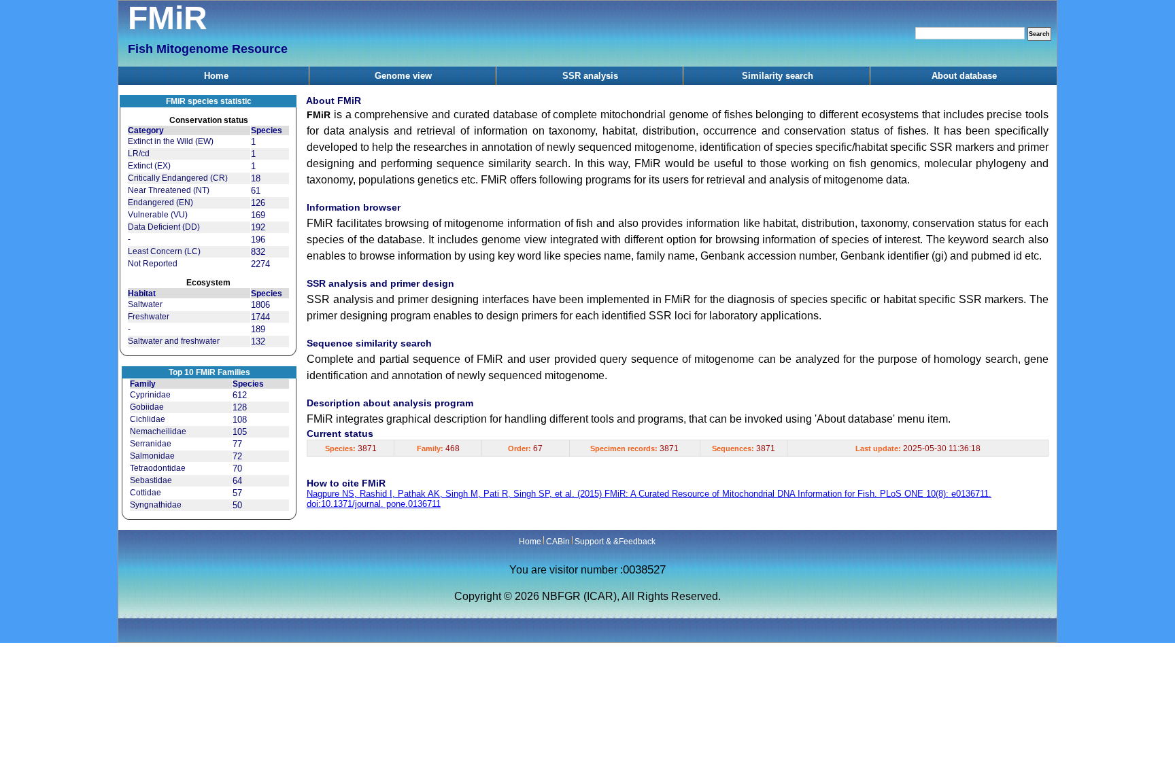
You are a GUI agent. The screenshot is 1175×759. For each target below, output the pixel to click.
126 (258, 203)
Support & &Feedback (615, 541)
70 (237, 468)
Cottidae (145, 492)
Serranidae (150, 443)
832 (258, 252)
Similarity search (777, 76)
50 (237, 505)
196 (258, 239)
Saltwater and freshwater (174, 341)
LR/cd (139, 153)
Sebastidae (151, 480)
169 (258, 215)
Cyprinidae (150, 395)
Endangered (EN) (160, 202)
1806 (260, 305)
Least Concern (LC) (164, 251)
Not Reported (152, 263)
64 (237, 481)
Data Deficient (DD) (164, 227)
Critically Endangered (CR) (178, 178)
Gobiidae (147, 407)
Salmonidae (152, 456)
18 (255, 178)
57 (237, 493)
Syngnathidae (156, 505)
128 (240, 407)
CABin (558, 541)
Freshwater (148, 316)
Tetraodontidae (158, 468)
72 (237, 456)
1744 (260, 317)
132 (258, 341)
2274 (260, 264)
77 (237, 444)
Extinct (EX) (149, 166)
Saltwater (145, 304)
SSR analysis (590, 76)
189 (258, 329)
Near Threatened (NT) (168, 190)
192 (258, 227)
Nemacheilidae (158, 431)
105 (240, 432)
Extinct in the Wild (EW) (171, 141)
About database (964, 76)
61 (255, 191)
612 (240, 395)
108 (240, 419)
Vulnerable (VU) (158, 214)
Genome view (403, 76)
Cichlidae (147, 419)
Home (216, 76)
